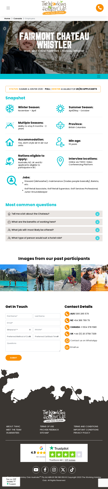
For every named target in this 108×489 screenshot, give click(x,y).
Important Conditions (86, 429)
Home (7, 18)
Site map (44, 432)
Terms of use (47, 426)
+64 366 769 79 (80, 320)
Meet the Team (13, 429)
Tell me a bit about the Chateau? (30, 213)
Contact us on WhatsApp (83, 340)
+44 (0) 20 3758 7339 (83, 333)
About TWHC (13, 426)
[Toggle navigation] (8, 8)
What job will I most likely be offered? (32, 229)
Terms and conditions (86, 426)
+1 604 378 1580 (83, 327)
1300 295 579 (79, 313)
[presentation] (7, 275)
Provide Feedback (49, 429)
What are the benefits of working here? (33, 221)
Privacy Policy (82, 432)
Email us (74, 347)
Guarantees (12, 432)
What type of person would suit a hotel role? (36, 237)
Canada (18, 18)
